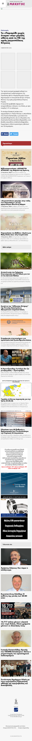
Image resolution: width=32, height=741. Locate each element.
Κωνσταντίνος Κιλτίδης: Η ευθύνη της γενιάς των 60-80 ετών (14, 596)
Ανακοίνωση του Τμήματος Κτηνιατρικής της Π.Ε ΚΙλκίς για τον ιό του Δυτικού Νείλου (15, 274)
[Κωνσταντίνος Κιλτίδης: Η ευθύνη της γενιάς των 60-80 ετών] (16, 582)
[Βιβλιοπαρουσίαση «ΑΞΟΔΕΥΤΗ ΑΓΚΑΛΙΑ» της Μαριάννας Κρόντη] (16, 157)
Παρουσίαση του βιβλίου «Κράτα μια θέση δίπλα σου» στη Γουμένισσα (16, 234)
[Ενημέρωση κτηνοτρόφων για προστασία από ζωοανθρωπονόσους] (16, 327)
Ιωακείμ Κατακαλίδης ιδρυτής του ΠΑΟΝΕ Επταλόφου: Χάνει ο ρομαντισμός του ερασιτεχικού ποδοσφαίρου (16, 652)
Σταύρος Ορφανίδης (23, 728)
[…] (11, 178)
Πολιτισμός (5, 30)
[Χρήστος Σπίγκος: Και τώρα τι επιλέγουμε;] (16, 556)
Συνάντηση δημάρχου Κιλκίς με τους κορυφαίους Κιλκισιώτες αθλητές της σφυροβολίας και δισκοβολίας (15, 682)
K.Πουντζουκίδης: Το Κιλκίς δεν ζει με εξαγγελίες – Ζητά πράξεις (15, 369)
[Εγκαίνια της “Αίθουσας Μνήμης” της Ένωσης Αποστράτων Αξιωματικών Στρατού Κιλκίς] (16, 295)
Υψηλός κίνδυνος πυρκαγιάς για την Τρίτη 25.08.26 (16, 400)
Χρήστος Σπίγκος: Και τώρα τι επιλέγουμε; (14, 568)
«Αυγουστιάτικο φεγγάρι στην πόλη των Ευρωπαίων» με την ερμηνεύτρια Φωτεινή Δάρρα (15, 202)
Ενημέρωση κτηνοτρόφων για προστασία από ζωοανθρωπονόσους (16, 339)
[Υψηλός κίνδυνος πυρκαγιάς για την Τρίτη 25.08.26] (16, 388)
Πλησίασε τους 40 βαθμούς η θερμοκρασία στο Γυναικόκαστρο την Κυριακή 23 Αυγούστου (14, 431)
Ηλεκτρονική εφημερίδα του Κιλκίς (15, 726)
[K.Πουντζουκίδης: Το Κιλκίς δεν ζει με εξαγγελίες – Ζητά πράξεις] (16, 357)
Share (6, 134)
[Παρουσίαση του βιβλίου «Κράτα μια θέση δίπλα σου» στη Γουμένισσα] (16, 221)
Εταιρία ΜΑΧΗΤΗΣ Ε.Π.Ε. (9, 728)
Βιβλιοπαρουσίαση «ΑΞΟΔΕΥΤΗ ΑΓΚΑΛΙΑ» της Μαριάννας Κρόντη (15, 169)
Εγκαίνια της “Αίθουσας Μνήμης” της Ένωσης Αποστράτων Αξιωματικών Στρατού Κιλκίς (14, 308)
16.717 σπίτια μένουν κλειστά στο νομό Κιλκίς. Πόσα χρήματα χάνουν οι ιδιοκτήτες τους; (15, 623)
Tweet (15, 134)
